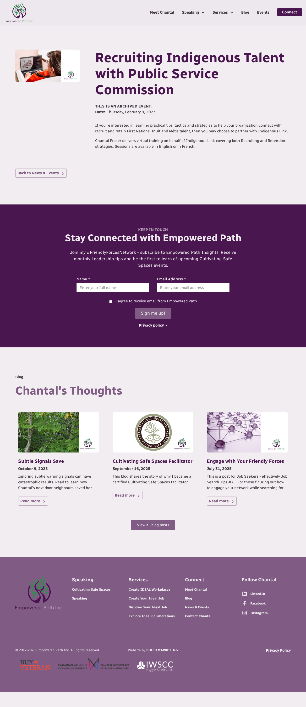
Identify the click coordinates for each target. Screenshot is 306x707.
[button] (193, 12)
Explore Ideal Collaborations (152, 616)
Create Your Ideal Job (146, 598)
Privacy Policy (278, 650)
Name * (83, 279)
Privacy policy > (153, 325)
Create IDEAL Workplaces (149, 590)
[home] (19, 12)
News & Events (197, 607)
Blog (245, 12)
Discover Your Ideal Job (148, 607)
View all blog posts (153, 525)
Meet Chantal (162, 12)
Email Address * (171, 279)
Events (263, 12)
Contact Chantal (198, 616)
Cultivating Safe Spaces (91, 590)
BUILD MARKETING (162, 650)
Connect (289, 12)
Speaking (79, 598)
